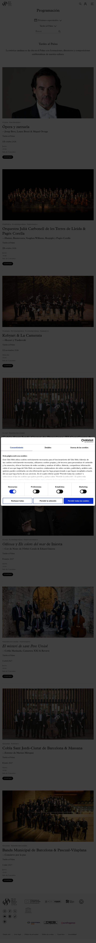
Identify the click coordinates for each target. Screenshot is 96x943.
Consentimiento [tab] (16, 448)
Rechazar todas (17, 501)
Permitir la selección (48, 501)
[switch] (36, 491)
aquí (42, 479)
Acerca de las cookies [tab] (79, 448)
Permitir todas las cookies (78, 501)
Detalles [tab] (48, 448)
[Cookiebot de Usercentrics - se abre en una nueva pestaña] (83, 441)
